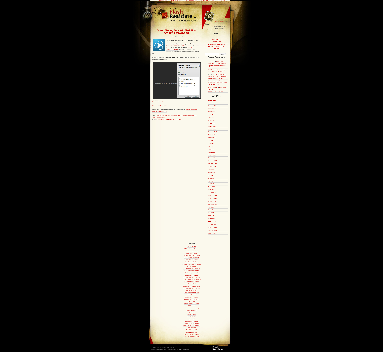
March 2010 (211, 187)
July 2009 (211, 210)
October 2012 (212, 106)
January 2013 (212, 100)
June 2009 (211, 213)
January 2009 (212, 224)
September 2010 (212, 169)
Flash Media (161, 119)
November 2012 (212, 103)
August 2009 (211, 207)
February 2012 (212, 126)
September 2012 (212, 109)
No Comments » (177, 119)
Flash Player (174, 115)
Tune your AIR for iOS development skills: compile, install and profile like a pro (217, 82)
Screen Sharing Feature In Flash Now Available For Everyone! (176, 31)
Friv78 (210, 70)
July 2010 (211, 175)
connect (158, 115)
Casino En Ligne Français (192, 323)
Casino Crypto (191, 301)
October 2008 (212, 233)
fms (179, 115)
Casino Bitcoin (191, 319)
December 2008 (212, 227)
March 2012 (211, 123)
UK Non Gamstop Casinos (191, 249)
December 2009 (212, 195)
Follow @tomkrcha (219, 21)
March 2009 (211, 218)
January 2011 (212, 158)
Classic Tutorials (216, 41)
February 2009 (212, 221)
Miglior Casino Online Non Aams (191, 325)
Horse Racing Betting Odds (191, 292)
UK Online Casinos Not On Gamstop (191, 264)
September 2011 (212, 137)
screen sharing (161, 117)
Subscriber (161, 102)
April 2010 (211, 184)
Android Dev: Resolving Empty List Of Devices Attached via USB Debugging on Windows (217, 76)
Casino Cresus (192, 314)
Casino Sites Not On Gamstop (191, 284)
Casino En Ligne (191, 246)
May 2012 (211, 117)
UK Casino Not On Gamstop (191, 270)
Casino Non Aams (191, 295)
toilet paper (211, 61)
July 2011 (210, 140)
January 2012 (212, 129)
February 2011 (212, 155)
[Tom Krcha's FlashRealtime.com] (172, 22)
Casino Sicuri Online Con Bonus (191, 255)
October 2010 (212, 166)
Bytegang (159, 349)
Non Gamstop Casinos (191, 251)
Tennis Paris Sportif (191, 310)
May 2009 (211, 215)
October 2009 (212, 201)
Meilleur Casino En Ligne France (191, 286)
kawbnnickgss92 (212, 87)
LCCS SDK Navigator (191, 109)
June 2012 (211, 114)
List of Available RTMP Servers (216, 44)
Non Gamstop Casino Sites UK (191, 268)
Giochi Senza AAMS (191, 330)
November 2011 (212, 132)
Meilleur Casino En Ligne (191, 275)
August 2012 (211, 111)
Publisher (155, 102)
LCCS (182, 115)
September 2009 (212, 204)
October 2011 (212, 135)
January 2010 (212, 192)
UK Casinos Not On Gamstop (191, 257)
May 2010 (211, 181)
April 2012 (211, 120)
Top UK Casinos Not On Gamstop (192, 279)
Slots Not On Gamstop (191, 290)
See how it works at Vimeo (159, 106)
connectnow (163, 115)
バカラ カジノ (191, 312)
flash (169, 115)
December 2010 (212, 161)
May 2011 (211, 146)
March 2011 (211, 152)
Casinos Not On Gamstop (191, 260)
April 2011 (211, 149)
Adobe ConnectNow (179, 46)
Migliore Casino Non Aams (191, 299)
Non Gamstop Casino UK (191, 273)
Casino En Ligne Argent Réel (191, 336)
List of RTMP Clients (216, 49)
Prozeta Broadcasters (184, 349)
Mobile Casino (191, 306)
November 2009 (212, 198)
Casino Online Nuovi (191, 332)
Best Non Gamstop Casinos (191, 281)
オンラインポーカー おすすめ (191, 334)
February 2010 (212, 189)
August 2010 (211, 172)
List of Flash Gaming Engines (216, 46)
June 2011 (211, 143)
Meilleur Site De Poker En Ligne (191, 308)
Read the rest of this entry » (159, 111)
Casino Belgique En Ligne (191, 303)
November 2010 (212, 163)
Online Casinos (191, 266)
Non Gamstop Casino (191, 253)
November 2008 (212, 230)
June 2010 (211, 178)
